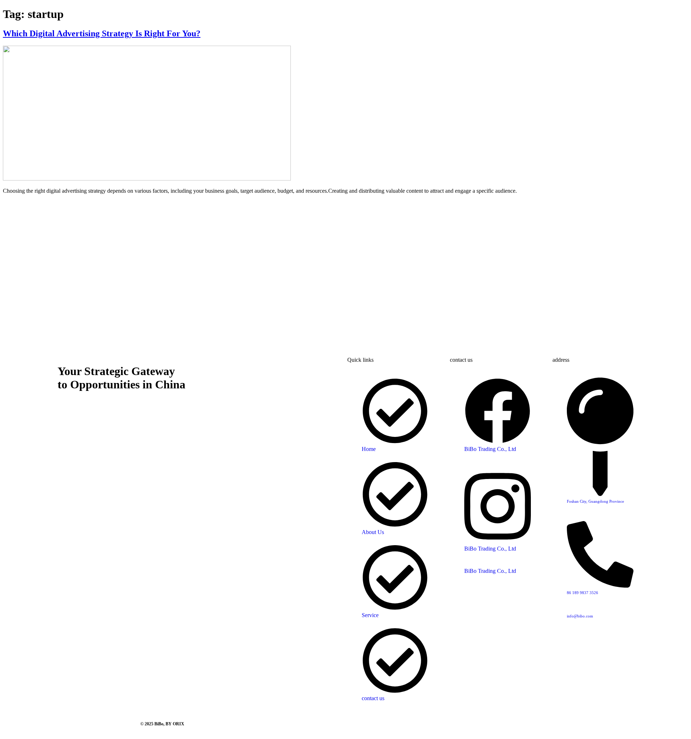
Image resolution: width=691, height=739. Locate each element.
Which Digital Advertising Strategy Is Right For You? (101, 33)
